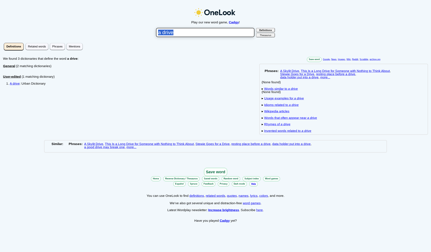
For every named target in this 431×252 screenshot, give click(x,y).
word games (252, 203)
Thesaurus (265, 35)
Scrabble (364, 59)
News (334, 59)
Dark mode (239, 184)
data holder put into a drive (299, 77)
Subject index (251, 178)
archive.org (375, 59)
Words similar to (281, 89)
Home (156, 178)
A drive (15, 83)
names (243, 195)
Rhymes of (277, 124)
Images (341, 59)
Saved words (210, 178)
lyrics (254, 195)
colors (263, 195)
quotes (232, 195)
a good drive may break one (104, 147)
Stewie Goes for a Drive (297, 74)
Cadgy (234, 22)
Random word (231, 178)
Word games (271, 178)
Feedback (208, 184)
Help (253, 184)
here (259, 210)
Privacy (223, 184)
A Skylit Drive (289, 71)
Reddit (355, 59)
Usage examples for (284, 98)
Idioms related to (281, 105)
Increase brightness (223, 210)
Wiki (348, 59)
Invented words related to (287, 131)
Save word (314, 59)
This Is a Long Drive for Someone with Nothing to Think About (345, 71)
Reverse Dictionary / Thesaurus (181, 178)
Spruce (193, 184)
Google (326, 59)
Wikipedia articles (276, 111)
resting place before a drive (335, 74)
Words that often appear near (290, 118)
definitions (196, 195)
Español (179, 184)
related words (215, 195)
